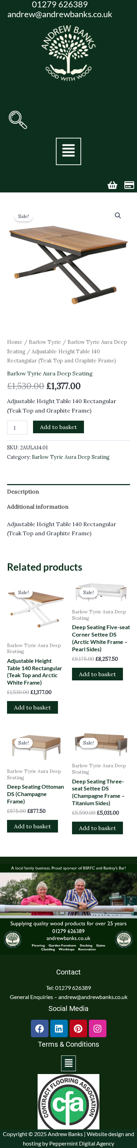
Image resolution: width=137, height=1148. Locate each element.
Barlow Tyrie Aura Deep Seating (50, 373)
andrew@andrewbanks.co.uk (59, 14)
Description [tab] (23, 491)
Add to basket (58, 426)
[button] (18, 120)
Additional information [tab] (37, 506)
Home (14, 342)
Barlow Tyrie (45, 342)
